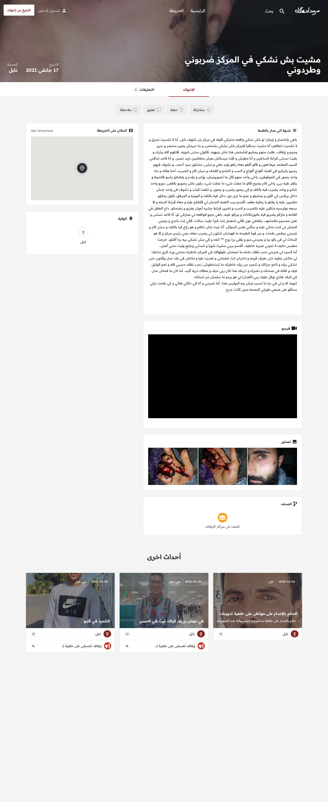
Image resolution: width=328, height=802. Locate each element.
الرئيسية (198, 10)
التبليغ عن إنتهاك (19, 10)
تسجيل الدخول (49, 10)
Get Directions (42, 131)
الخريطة (176, 10)
